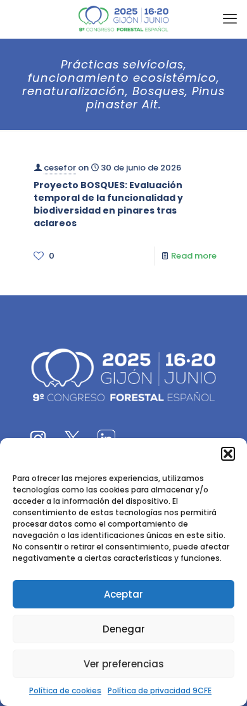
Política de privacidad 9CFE (160, 690)
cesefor (60, 168)
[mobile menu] (230, 19)
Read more (194, 256)
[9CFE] (123, 19)
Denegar (124, 629)
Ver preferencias (124, 664)
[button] (228, 453)
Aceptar (123, 594)
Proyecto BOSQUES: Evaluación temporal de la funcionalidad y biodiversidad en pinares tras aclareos (108, 204)
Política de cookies (65, 690)
